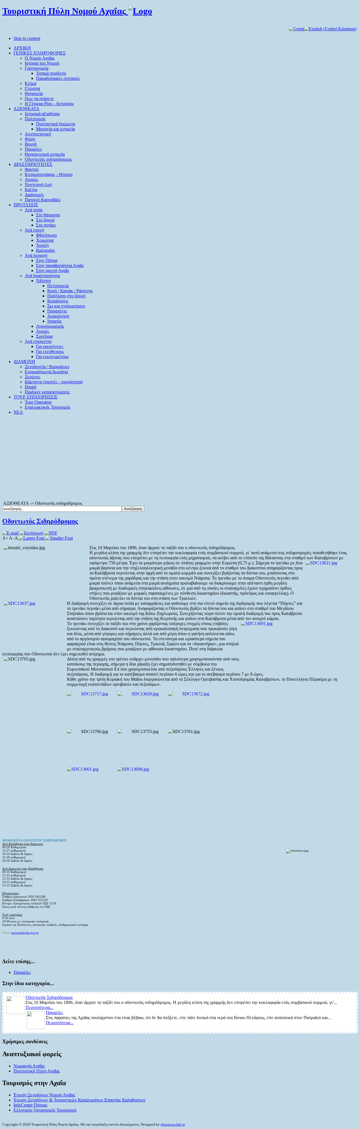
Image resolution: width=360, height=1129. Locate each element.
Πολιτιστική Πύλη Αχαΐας (37, 1071)
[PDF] (50, 533)
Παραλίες (22, 972)
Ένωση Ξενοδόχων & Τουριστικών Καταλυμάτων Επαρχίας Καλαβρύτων (79, 1100)
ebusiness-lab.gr (173, 1124)
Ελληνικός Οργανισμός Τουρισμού (45, 1110)
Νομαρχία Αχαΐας (29, 1066)
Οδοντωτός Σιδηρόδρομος (40, 521)
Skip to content (27, 38)
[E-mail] (10, 533)
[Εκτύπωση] (31, 533)
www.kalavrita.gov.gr (25, 932)
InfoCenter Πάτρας (30, 1105)
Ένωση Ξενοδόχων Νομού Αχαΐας (44, 1094)
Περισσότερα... (39, 1007)
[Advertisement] (180, 458)
